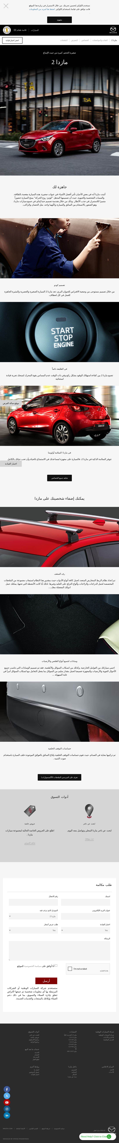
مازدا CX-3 (73, 1037)
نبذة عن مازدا (72, 1077)
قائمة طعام (21, 30)
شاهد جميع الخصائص (59, 478)
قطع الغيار (36, 1059)
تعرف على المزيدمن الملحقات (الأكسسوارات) (59, 777)
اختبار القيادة (11, 463)
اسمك (107, 896)
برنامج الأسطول (34, 1040)
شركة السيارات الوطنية (106, 1035)
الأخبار (112, 1070)
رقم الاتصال (53, 896)
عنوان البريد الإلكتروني (101, 910)
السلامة (74, 1072)
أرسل (46, 981)
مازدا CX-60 (73, 1044)
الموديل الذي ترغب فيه (49, 910)
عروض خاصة (35, 1037)
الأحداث (111, 1072)
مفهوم (59, 20)
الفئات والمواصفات (100, 40)
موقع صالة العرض (11, 403)
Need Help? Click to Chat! (94, 1136)
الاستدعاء (36, 1057)
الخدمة (37, 1052)
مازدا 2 (114, 40)
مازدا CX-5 (73, 1042)
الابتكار (74, 1074)
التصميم (74, 1070)
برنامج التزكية (34, 1042)
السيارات (35, 30)
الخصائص (85, 40)
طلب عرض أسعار (51, 924)
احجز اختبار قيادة (12, 40)
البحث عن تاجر (34, 1035)
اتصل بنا (36, 1070)
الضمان (36, 1055)
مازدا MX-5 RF (72, 1051)
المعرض (74, 40)
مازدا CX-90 (73, 1047)
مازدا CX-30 (73, 1040)
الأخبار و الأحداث (108, 1037)
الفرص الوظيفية (108, 1040)
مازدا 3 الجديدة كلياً (70, 1035)
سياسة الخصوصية (32, 966)
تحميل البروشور (34, 1072)
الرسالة (107, 938)
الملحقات (64, 40)
